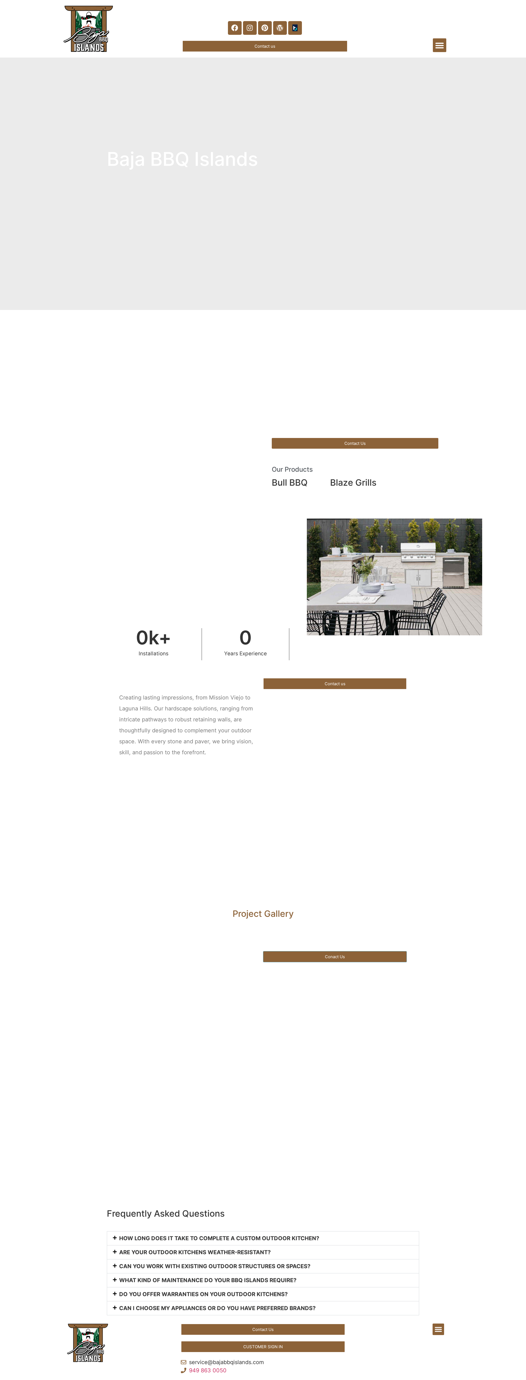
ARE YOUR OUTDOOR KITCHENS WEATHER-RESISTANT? (195, 1252)
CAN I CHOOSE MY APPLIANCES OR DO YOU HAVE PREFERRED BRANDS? (217, 1308)
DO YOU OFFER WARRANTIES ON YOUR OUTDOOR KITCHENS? (203, 1294)
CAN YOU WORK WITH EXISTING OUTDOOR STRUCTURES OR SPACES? (214, 1266)
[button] (440, 45)
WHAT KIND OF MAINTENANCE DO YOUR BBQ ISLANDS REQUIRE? (207, 1280)
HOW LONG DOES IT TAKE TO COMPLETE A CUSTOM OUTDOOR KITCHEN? (219, 1238)
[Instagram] (250, 28)
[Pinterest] (265, 28)
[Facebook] (235, 28)
